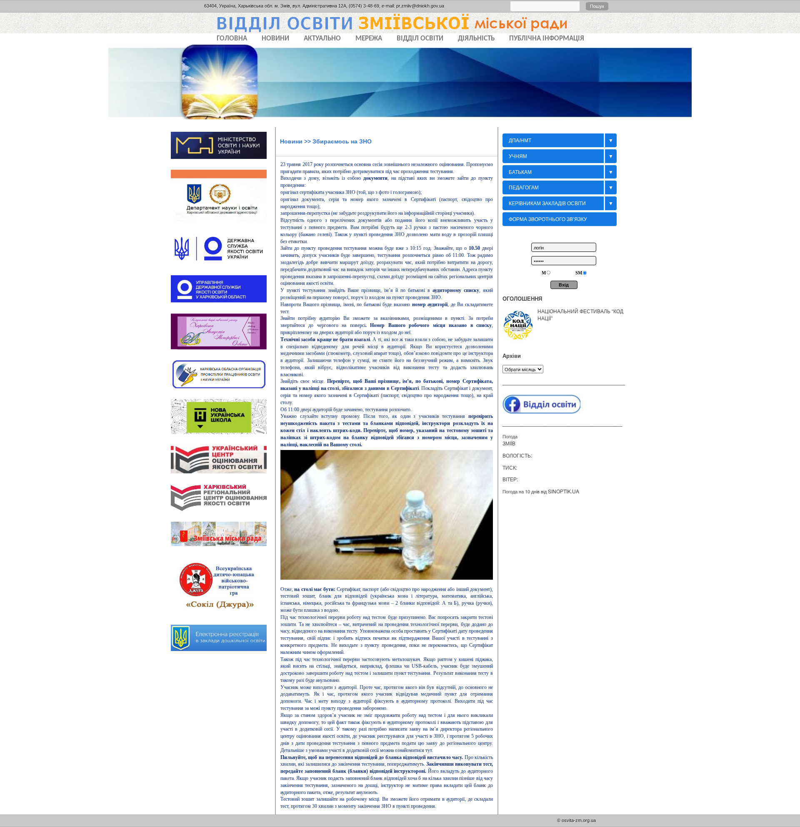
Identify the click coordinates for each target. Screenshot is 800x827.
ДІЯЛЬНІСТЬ (476, 38)
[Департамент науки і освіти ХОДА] (223, 224)
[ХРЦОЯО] (223, 513)
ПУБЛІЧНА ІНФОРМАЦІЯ (546, 38)
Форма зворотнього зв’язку (548, 218)
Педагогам (524, 187)
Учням (518, 155)
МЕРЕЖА (368, 38)
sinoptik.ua (563, 491)
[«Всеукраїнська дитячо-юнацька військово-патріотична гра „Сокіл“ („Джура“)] (223, 616)
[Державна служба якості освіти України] (223, 267)
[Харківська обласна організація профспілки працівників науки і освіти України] (223, 390)
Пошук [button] (597, 6)
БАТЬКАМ (520, 171)
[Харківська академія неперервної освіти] (223, 352)
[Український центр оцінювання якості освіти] (223, 476)
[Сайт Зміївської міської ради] (223, 549)
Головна (232, 38)
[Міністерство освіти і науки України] (223, 161)
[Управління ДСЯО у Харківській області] (223, 305)
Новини (291, 141)
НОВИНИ (275, 38)
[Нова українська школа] (223, 436)
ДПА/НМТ (520, 139)
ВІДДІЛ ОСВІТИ (420, 38)
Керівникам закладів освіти (547, 202)
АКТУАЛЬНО (322, 38)
